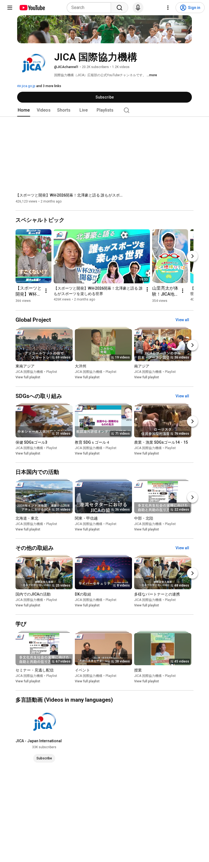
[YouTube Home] (32, 7)
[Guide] (10, 7)
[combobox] (90, 7)
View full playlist (28, 377)
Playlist (51, 372)
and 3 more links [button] (48, 86)
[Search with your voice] (138, 7)
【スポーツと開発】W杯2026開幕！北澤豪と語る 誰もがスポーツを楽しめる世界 (70, 195)
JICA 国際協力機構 (29, 372)
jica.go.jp (28, 86)
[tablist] (104, 110)
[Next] (192, 256)
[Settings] (168, 7)
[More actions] (46, 290)
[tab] (23, 110)
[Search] (119, 7)
